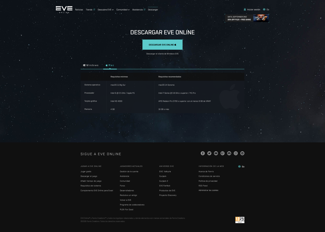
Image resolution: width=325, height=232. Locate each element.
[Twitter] (209, 153)
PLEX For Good (126, 209)
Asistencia (124, 176)
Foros (122, 186)
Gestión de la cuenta (129, 171)
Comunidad (125, 181)
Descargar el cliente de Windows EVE (162, 53)
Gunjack (162, 176)
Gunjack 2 (163, 181)
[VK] (242, 153)
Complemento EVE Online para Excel (97, 190)
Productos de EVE (167, 190)
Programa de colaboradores (132, 205)
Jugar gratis (86, 171)
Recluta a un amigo (128, 195)
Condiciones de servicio (209, 176)
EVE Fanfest (164, 186)
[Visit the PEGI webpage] (239, 220)
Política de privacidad (208, 181)
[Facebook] (203, 153)
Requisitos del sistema (91, 186)
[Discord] (229, 153)
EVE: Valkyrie (165, 171)
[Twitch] (223, 153)
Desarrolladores (127, 190)
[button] (252, 9)
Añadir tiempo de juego (91, 181)
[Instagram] (236, 153)
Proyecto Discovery (167, 195)
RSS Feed (203, 186)
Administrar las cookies (208, 190)
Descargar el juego (89, 176)
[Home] (64, 12)
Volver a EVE (125, 200)
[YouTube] (216, 153)
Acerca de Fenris (206, 171)
